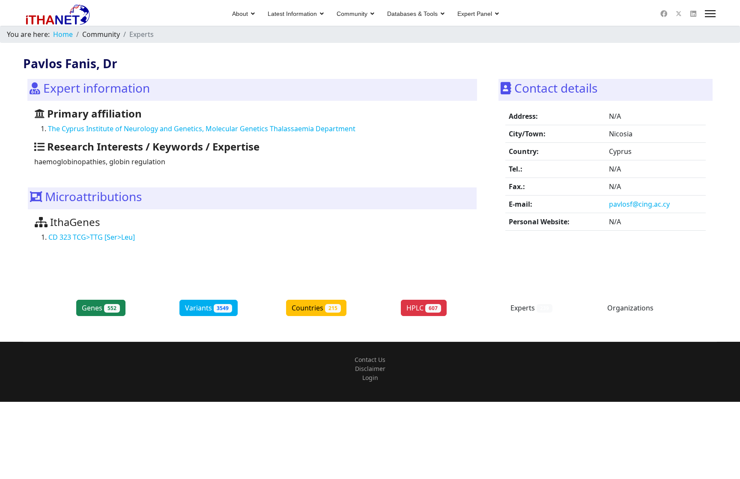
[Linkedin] (693, 13)
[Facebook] (663, 13)
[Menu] (710, 14)
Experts (529, 308)
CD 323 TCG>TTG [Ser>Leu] (91, 237)
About (240, 13)
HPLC (422, 308)
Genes (99, 308)
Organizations (637, 308)
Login (370, 378)
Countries (314, 308)
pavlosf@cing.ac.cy (639, 204)
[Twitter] (679, 13)
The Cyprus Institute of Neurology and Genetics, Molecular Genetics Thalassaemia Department (201, 128)
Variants (207, 308)
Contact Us (370, 359)
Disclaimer (370, 369)
